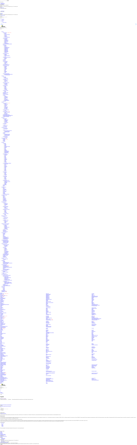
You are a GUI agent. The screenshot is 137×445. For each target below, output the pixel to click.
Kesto (5, 220)
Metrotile (6, 54)
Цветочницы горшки (7, 279)
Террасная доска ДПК (3, 327)
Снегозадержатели (4, 232)
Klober (5, 169)
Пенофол (6, 150)
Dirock (5, 147)
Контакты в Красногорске (3, 436)
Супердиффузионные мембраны (50, 332)
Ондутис (6, 172)
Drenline (4, 133)
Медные (93, 321)
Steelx (1, 302)
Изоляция (3, 142)
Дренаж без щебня (5, 128)
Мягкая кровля (5, 32)
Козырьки (1, 376)
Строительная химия (4, 264)
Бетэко (47, 310)
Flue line (4, 261)
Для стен (6, 52)
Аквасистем (6, 40)
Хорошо (1, 444)
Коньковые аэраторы (5, 206)
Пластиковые (4, 123)
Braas (5, 70)
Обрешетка (93, 314)
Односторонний (48, 367)
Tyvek (5, 158)
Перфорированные (7, 100)
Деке (5, 205)
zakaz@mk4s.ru (2, 7)
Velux (3, 188)
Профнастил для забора (6, 244)
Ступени (4, 141)
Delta (5, 155)
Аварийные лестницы (6, 241)
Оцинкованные (5, 126)
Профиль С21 (47, 296)
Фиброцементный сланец (6, 64)
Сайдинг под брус (5, 93)
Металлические (6, 99)
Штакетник (4, 247)
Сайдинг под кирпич (5, 94)
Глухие (4, 190)
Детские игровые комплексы (6, 285)
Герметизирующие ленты (6, 180)
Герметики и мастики (48, 354)
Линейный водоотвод (48, 326)
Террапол (4, 139)
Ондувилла (4, 60)
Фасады (1, 315)
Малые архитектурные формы (7, 275)
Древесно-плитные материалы (5, 223)
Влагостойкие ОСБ (48, 356)
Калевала (6, 226)
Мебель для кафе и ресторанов (49, 381)
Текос (5, 81)
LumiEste (1, 360)
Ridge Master (6, 208)
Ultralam (6, 225)
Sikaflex (92, 354)
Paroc (1, 330)
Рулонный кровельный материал (9, 74)
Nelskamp (93, 297)
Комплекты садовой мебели (8, 282)
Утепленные (4, 198)
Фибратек (6, 89)
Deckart (4, 140)
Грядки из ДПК (2, 379)
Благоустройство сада (5, 276)
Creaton (5, 69)
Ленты (4, 185)
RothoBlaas (6, 166)
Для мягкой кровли (94, 360)
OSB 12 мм (6, 228)
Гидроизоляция (93, 331)
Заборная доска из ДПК (94, 364)
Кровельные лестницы (6, 240)
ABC (5, 72)
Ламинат (4, 271)
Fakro (5, 156)
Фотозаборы (4, 256)
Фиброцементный (5, 85)
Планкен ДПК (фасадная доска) (95, 319)
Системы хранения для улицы (49, 378)
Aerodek (47, 300)
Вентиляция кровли (2, 348)
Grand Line (6, 39)
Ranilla (5, 119)
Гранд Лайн (6, 80)
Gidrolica (4, 132)
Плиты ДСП (93, 357)
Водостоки (3, 117)
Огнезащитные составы (6, 266)
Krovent (5, 210)
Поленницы (1, 381)
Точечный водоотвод (7, 131)
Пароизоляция (2, 337)
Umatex (5, 144)
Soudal (5, 222)
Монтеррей (6, 42)
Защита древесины (2, 373)
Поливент (6, 204)
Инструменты (3, 290)
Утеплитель (4, 143)
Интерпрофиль (6, 41)
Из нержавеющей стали (6, 262)
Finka (5, 170)
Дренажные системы (4, 127)
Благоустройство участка (5, 274)
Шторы (4, 192)
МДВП (4, 229)
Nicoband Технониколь (7, 181)
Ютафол (6, 159)
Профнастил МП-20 (7, 47)
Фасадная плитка (5, 111)
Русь (3, 235)
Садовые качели (6, 283)
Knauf (5, 173)
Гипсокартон (4, 230)
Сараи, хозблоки (7, 278)
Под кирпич (6, 107)
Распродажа (3, 291)
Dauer (46, 382)
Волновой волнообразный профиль (4, 304)
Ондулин (4, 59)
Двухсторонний (6, 251)
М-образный (6, 252)
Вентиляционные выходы (6, 209)
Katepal (5, 157)
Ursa (5, 148)
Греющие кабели (5, 218)
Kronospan (1, 357)
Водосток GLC (6, 122)
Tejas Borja (93, 299)
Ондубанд (93, 337)
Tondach (6, 68)
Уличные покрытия (94, 379)
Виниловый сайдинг (2, 309)
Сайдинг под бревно (5, 90)
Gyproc (4, 288)
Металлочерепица (2, 298)
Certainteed (6, 36)
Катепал (6, 33)
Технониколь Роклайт (7, 146)
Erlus (92, 301)
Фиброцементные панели (6, 114)
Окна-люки (4, 191)
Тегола (2, 296)
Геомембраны (4, 184)
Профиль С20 (6, 49)
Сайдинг (1, 432)
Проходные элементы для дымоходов (50, 371)
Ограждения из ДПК (5, 254)
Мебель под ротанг (7, 281)
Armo (5, 63)
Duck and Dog (6, 217)
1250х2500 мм (47, 358)
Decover (5, 87)
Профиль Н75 (6, 50)
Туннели (4, 193)
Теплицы (4, 284)
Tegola (46, 338)
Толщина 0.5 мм (6, 43)
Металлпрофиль (2, 300)
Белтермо (6, 174)
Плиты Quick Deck (5, 231)
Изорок (5, 149)
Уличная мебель (48, 379)
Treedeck (4, 138)
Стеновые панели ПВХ (6, 116)
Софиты (4, 95)
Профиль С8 (6, 48)
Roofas (5, 86)
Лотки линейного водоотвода (8, 130)
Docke (5, 77)
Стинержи (6, 38)
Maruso (5, 67)
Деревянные (4, 199)
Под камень (6, 113)
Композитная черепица (6, 53)
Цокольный (1, 307)
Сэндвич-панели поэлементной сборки (8, 115)
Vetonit (47, 383)
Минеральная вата (7, 151)
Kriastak (5, 57)
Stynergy (6, 45)
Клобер (5, 161)
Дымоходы (3, 260)
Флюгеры (4, 216)
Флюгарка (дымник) (5, 263)
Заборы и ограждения (4, 243)
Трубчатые (4, 236)
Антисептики (4, 265)
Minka (4, 197)
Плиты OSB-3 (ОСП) (5, 224)
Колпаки (93, 366)
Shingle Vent (47, 349)
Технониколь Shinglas (7, 34)
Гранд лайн (6, 121)
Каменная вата (6, 152)
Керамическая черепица (6, 65)
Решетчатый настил (7, 135)
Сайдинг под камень (5, 92)
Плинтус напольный (48, 375)
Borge (4, 234)
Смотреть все (47, 298)
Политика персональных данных (4, 442)
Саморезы (4, 259)
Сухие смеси (3, 287)
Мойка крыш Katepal (5, 269)
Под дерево (6, 245)
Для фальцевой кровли (6, 238)
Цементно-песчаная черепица (49, 302)
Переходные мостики (48, 362)
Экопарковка (93, 325)
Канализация (3, 286)
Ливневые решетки (48, 324)
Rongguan (6, 71)
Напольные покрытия (4, 270)
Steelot (1, 325)
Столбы (5, 246)
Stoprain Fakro (4, 273)
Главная (1, 392)
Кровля (3, 31)
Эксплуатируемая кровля (6, 73)
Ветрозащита (47, 340)
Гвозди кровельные (5, 258)
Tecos (5, 98)
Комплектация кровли (4, 215)
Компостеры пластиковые (8, 277)
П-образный (6, 253)
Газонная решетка (5, 136)
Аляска (5, 110)
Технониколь (6, 104)
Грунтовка (47, 373)
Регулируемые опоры (94, 305)
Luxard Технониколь (7, 55)
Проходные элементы (5, 213)
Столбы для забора (5, 255)
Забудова (6, 58)
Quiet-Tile (6, 35)
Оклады (47, 345)
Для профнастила (5, 237)
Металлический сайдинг (6, 82)
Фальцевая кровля (5, 61)
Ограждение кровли (5, 242)
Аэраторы (1, 349)
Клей (3, 268)
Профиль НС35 (6, 51)
